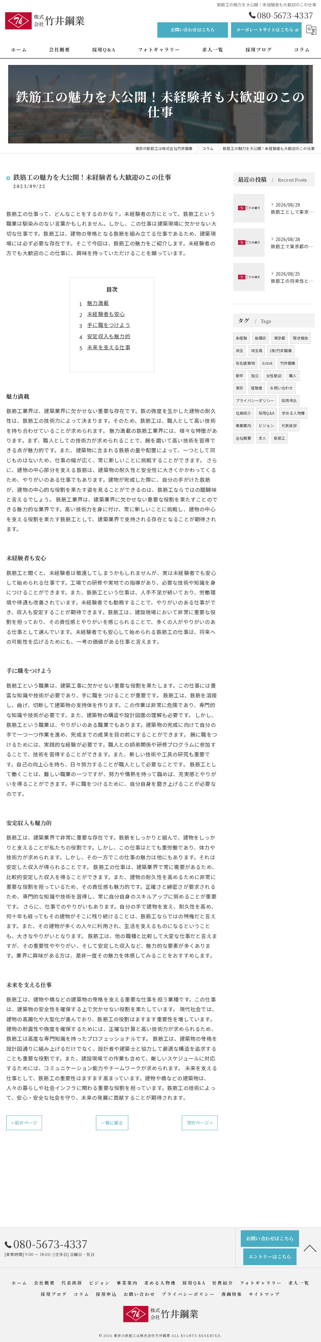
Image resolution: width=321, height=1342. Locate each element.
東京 (239, 387)
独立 (255, 375)
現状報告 (300, 338)
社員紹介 (243, 413)
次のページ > (200, 1122)
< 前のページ (24, 1122)
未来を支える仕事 (108, 347)
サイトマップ (264, 1294)
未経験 (241, 338)
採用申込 (289, 400)
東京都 (280, 338)
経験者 (257, 387)
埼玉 (239, 350)
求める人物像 (293, 413)
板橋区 (260, 338)
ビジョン (266, 425)
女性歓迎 (274, 375)
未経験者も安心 (106, 314)
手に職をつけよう (108, 325)
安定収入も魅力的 (108, 336)
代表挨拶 (289, 425)
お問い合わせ (281, 387)
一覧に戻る (112, 1122)
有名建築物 (245, 363)
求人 (262, 438)
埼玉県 (257, 350)
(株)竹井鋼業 (281, 350)
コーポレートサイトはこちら (265, 29)
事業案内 (243, 425)
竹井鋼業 (288, 363)
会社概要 (243, 438)
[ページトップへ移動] (310, 1248)
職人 (293, 375)
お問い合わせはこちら (193, 29)
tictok (267, 363)
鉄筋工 (280, 438)
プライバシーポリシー (255, 400)
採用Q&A (266, 413)
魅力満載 (98, 303)
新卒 (239, 375)
